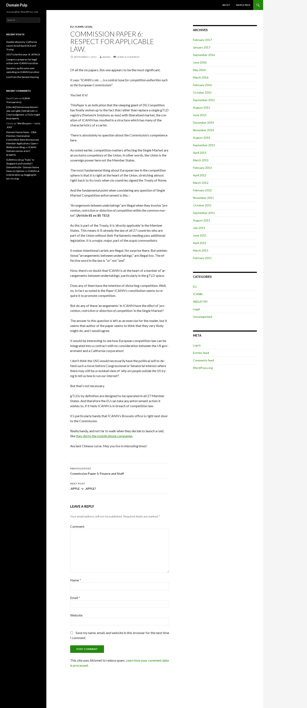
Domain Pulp (16, 5)
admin (106, 56)
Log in (197, 345)
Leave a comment (128, 56)
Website (76, 615)
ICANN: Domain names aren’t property (21, 151)
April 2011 (199, 243)
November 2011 (203, 198)
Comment (77, 526)
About (226, 5)
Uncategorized (202, 316)
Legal (89, 26)
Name (75, 580)
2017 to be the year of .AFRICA (23, 54)
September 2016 (204, 55)
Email (75, 598)
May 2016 (199, 70)
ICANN (79, 26)
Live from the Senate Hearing (22, 77)
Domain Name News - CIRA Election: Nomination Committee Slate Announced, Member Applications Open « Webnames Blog (22, 140)
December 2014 (203, 122)
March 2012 (200, 182)
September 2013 (204, 145)
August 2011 (201, 220)
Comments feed (203, 360)
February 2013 (202, 167)
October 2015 (202, 92)
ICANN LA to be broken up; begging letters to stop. (22, 174)
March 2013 (200, 160)
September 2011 (204, 213)
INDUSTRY (200, 301)
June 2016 (200, 62)
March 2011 (200, 250)
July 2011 (199, 228)
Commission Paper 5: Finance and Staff (97, 471)
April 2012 (199, 175)
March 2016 (200, 77)
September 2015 (204, 100)
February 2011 (202, 258)
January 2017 (201, 47)
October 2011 (202, 205)
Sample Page (243, 5)
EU (72, 26)
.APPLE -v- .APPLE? (83, 486)
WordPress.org (203, 368)
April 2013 (199, 152)
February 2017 (202, 40)
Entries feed (201, 353)
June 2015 (200, 115)
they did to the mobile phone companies (104, 436)
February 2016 (202, 85)
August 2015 (201, 107)
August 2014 (201, 137)
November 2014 (203, 130)
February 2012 (202, 190)
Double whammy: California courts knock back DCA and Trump (21, 45)
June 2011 (200, 235)
